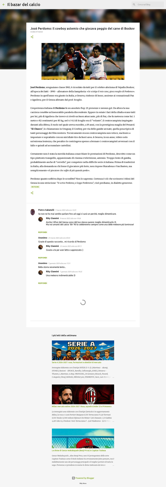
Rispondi (42, 232)
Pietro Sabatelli (46, 210)
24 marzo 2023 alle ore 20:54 (59, 238)
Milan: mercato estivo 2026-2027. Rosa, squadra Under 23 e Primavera (81, 406)
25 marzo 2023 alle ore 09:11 (71, 246)
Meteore (35, 187)
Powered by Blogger (84, 478)
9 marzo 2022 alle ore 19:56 (70, 218)
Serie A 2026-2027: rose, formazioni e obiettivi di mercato (76, 362)
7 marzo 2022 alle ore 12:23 (65, 210)
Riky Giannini (52, 218)
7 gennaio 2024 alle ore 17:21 (59, 263)
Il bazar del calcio (23, 4)
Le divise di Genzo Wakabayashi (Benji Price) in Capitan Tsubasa (79, 450)
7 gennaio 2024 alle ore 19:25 (71, 272)
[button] (32, 37)
